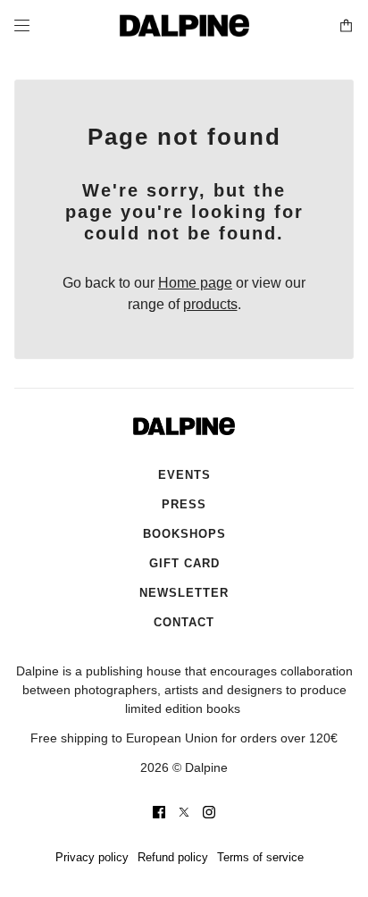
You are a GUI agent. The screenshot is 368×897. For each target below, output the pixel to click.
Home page (195, 282)
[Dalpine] (184, 25)
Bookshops (184, 534)
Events (184, 475)
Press (184, 504)
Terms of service (260, 857)
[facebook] (159, 812)
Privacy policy (92, 857)
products (210, 304)
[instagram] (209, 812)
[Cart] (346, 25)
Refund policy (173, 857)
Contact (184, 622)
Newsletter (184, 592)
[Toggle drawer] (21, 25)
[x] (184, 812)
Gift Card (184, 563)
